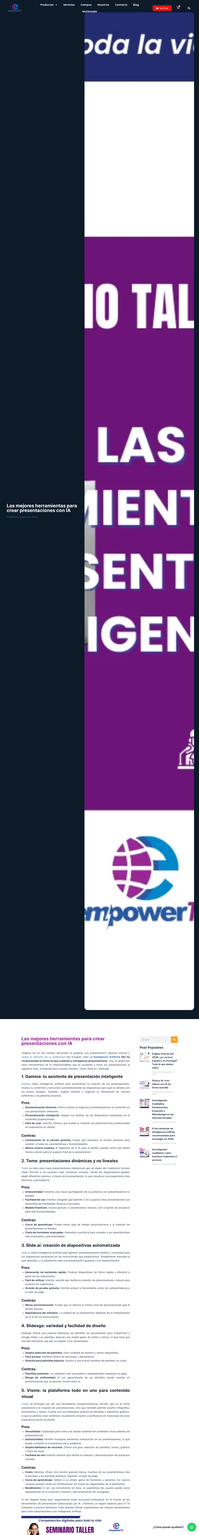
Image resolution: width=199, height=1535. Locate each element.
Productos (47, 5)
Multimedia (89, 11)
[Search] (174, 1039)
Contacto (121, 5)
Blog (136, 5)
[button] (188, 8)
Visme (25, 1403)
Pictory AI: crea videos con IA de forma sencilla (161, 1084)
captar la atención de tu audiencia (42, 1056)
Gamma (26, 1083)
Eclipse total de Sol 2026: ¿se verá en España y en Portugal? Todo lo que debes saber (164, 1060)
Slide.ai (25, 1252)
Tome (24, 1168)
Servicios (69, 5)
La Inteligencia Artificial (105, 1056)
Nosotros (103, 5)
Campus (86, 5)
